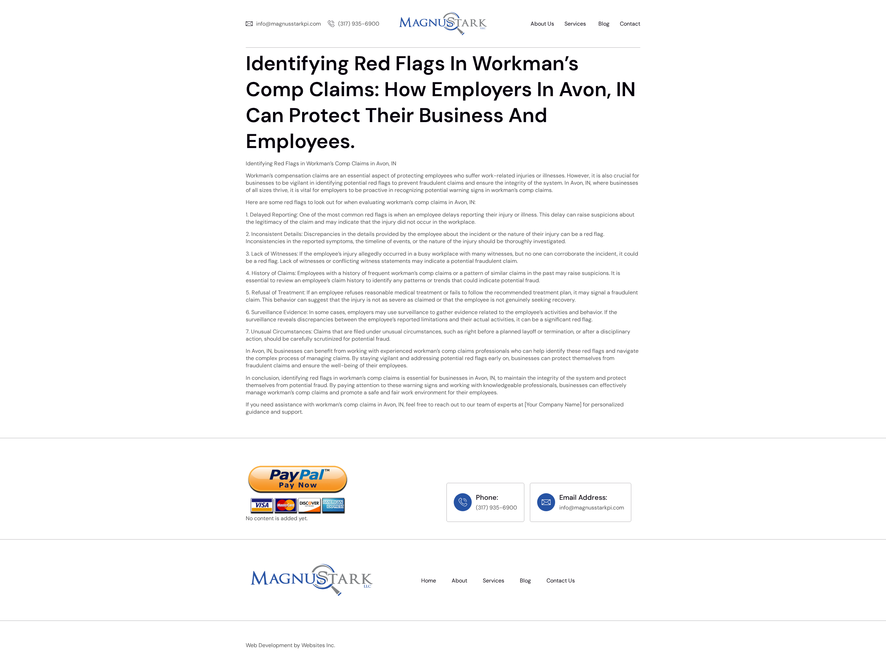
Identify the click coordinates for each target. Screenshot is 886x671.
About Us (542, 23)
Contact (630, 23)
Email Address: (583, 497)
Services (575, 23)
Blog (603, 23)
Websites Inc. (318, 645)
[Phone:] (463, 502)
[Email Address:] (546, 502)
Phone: (487, 497)
